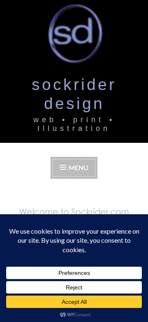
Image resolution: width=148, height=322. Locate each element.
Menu (78, 167)
